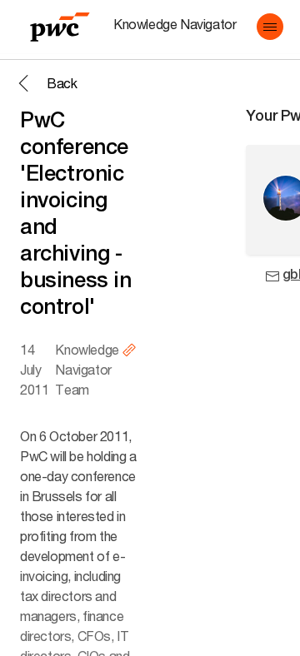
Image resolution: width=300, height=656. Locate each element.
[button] (270, 26)
